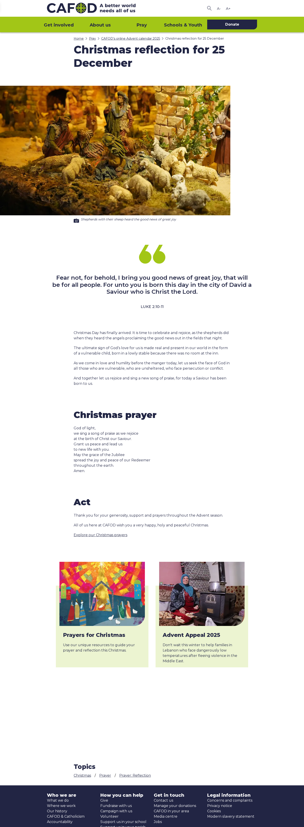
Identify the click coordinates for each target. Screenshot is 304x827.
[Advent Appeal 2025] (202, 594)
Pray (141, 25)
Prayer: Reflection (135, 775)
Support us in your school (123, 822)
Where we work (61, 806)
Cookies (214, 811)
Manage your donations (175, 806)
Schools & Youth (183, 25)
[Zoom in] (228, 8)
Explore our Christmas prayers (100, 535)
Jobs (158, 822)
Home (79, 39)
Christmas (82, 775)
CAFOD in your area (171, 811)
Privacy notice (219, 806)
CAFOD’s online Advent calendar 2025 (130, 39)
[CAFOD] (98, 8)
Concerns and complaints (229, 800)
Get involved (59, 25)
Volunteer (109, 816)
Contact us (163, 800)
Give (104, 800)
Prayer (105, 775)
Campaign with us (116, 811)
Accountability (60, 822)
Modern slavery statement (230, 816)
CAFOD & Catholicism (66, 816)
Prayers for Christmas (94, 635)
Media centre (165, 816)
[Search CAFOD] (209, 8)
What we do (58, 800)
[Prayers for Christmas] (102, 594)
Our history (57, 811)
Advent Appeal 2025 (191, 635)
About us (100, 25)
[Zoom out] (219, 8)
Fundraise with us (116, 806)
